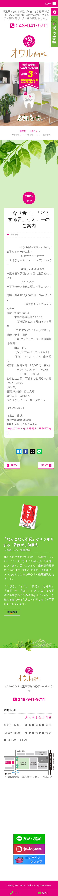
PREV (13, 465)
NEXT (44, 465)
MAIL (45, 893)
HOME (23, 131)
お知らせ (33, 131)
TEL (16, 893)
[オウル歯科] (29, 57)
